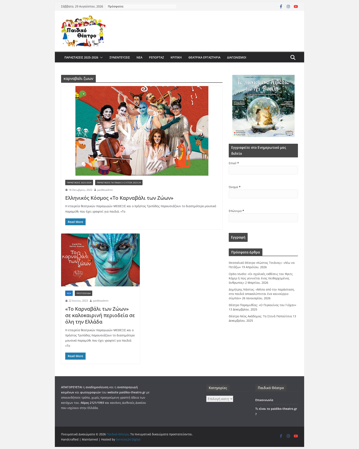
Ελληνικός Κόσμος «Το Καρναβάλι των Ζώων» (119, 197)
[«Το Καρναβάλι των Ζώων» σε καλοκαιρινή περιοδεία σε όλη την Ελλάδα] (100, 260)
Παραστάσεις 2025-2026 (81, 57)
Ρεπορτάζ (156, 57)
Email (234, 163)
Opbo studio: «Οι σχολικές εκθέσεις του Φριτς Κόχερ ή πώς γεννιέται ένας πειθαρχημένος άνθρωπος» (261, 278)
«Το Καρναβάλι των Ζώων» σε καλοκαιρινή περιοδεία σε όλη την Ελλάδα (100, 315)
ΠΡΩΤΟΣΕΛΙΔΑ (83, 293)
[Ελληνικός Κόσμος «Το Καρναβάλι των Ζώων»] (142, 131)
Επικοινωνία (264, 400)
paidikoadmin (105, 190)
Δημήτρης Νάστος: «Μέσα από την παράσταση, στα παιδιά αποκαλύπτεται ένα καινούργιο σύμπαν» (262, 293)
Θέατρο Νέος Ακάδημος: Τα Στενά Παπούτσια (260, 316)
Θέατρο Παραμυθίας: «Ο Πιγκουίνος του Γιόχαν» (262, 305)
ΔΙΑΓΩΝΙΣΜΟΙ (236, 57)
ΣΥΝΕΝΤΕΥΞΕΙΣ (119, 57)
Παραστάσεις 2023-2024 (79, 182)
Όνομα (235, 187)
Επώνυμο (236, 211)
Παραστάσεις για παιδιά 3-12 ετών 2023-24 (119, 182)
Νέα (139, 57)
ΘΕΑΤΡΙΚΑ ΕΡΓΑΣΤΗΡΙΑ (204, 57)
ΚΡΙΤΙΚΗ (176, 57)
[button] (100, 57)
